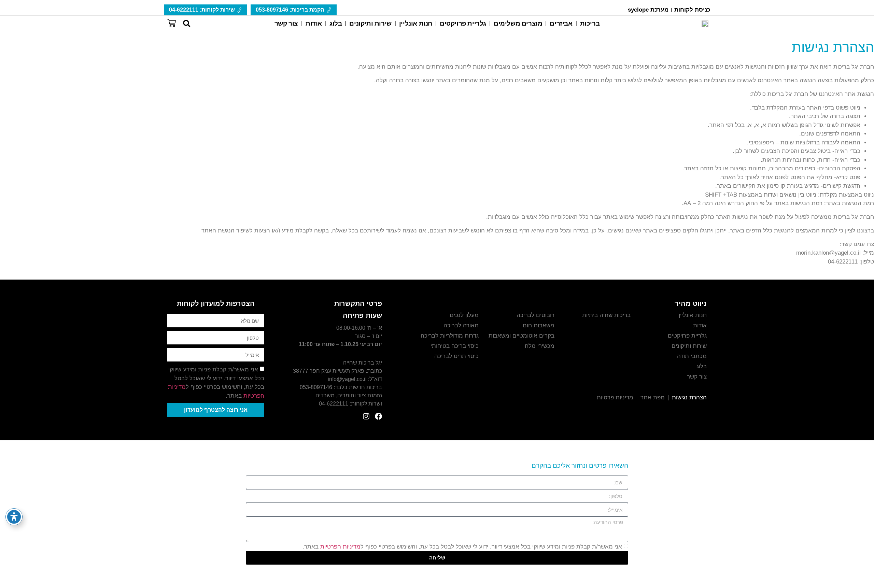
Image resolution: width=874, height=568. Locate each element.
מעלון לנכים (464, 315)
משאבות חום (538, 325)
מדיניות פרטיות (615, 397)
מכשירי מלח (539, 346)
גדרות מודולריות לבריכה (450, 335)
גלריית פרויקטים (463, 23)
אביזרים (561, 23)
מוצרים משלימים (518, 23)
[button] (186, 23)
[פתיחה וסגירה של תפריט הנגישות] (14, 517)
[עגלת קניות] (171, 22)
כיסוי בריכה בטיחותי (455, 346)
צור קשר (286, 23)
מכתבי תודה (692, 356)
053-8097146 (316, 387)
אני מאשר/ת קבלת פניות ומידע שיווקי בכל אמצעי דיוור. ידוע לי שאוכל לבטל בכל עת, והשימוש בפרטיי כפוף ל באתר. (462, 546)
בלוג (335, 23)
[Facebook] (378, 416)
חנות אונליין (415, 23)
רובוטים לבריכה (535, 315)
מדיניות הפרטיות (340, 546)
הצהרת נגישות (689, 397)
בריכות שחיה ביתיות (606, 315)
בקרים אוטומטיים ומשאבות (521, 335)
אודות (314, 23)
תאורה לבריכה (461, 325)
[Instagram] (366, 416)
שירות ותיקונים (370, 23)
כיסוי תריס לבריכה (456, 356)
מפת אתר (652, 397)
